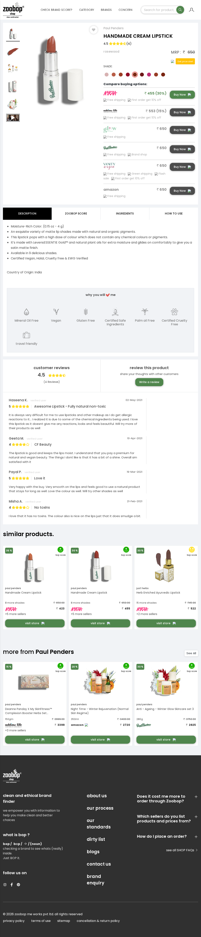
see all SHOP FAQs (180, 850)
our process (100, 808)
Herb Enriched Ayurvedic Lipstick (158, 593)
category (86, 10)
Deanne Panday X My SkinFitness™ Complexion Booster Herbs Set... (28, 711)
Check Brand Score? (56, 10)
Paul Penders (113, 28)
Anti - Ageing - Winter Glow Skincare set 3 (165, 709)
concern (125, 10)
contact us (99, 864)
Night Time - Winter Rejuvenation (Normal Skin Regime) (100, 711)
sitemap (63, 921)
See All (191, 653)
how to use (174, 213)
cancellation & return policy (98, 921)
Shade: (107, 66)
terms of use (41, 921)
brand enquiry (95, 879)
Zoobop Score (76, 213)
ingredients (125, 213)
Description (27, 213)
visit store (32, 623)
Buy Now (180, 95)
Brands (106, 10)
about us (97, 796)
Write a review (149, 382)
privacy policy (14, 921)
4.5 (117, 43)
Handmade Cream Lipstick (23, 593)
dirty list (96, 839)
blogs (93, 852)
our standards (99, 823)
